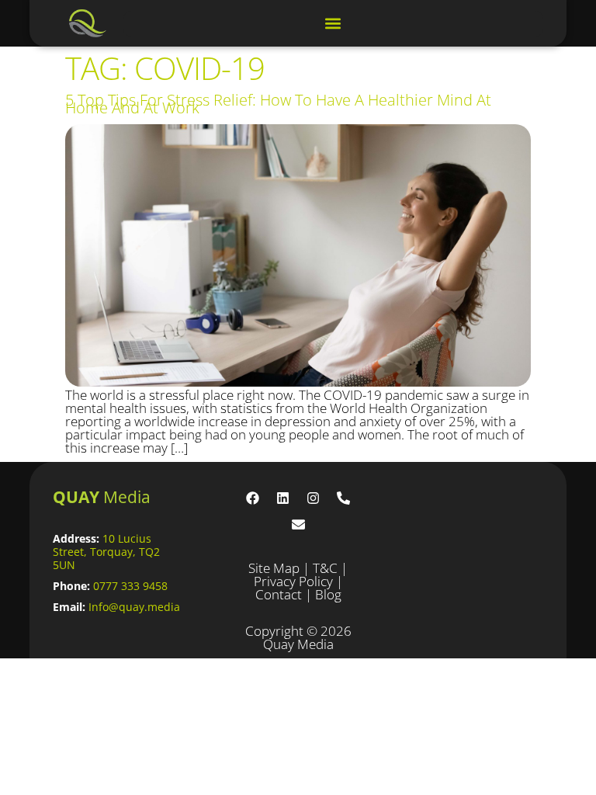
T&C (325, 568)
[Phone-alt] (344, 498)
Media (102, 497)
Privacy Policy (293, 581)
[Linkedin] (283, 498)
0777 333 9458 (130, 585)
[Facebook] (253, 498)
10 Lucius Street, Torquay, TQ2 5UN (106, 551)
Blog (328, 594)
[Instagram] (313, 498)
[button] (333, 23)
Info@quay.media (134, 606)
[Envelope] (298, 525)
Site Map (274, 568)
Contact (278, 594)
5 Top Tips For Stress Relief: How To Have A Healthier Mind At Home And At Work (278, 103)
